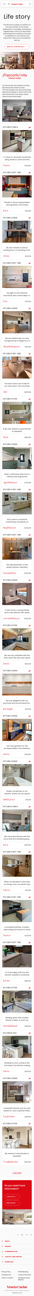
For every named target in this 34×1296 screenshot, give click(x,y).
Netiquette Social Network (24, 1279)
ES (31, 1235)
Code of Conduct (7, 1278)
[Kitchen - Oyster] (17, 413)
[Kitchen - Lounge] (17, 232)
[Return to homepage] (17, 1287)
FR (26, 1235)
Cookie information (24, 1275)
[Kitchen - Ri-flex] (17, 1047)
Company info (6, 1275)
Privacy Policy (6, 1272)
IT (17, 1235)
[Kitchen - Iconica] (17, 141)
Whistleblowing (23, 1272)
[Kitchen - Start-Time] (17, 186)
